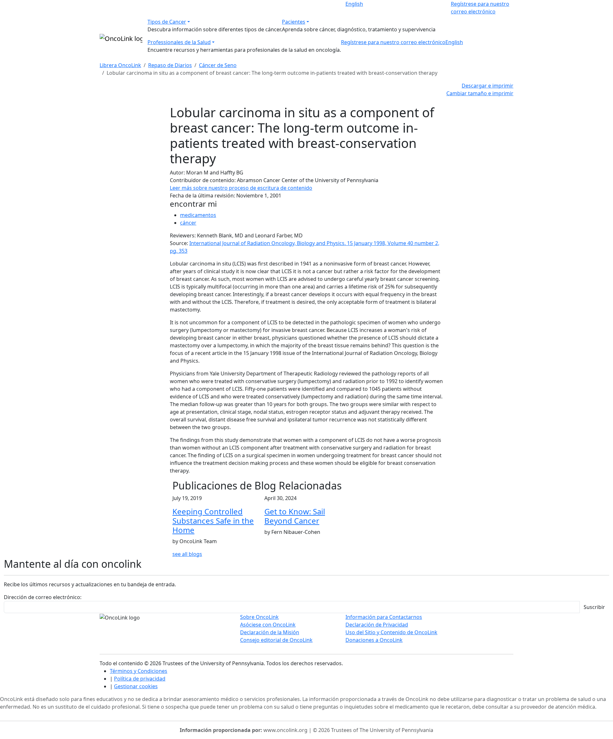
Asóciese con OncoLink (268, 624)
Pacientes (293, 21)
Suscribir (594, 607)
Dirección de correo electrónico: (42, 597)
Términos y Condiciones (138, 670)
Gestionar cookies (136, 686)
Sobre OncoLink (259, 616)
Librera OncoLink (120, 65)
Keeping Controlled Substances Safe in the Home (213, 520)
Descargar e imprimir (487, 85)
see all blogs (187, 554)
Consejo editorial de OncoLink (276, 639)
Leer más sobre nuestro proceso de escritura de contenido (241, 187)
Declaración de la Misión (269, 632)
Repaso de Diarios (170, 65)
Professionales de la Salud (179, 42)
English (354, 3)
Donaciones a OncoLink (374, 639)
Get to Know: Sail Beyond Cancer (294, 516)
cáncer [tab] (188, 222)
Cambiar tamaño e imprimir (479, 93)
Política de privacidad (139, 678)
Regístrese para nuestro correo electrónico (393, 42)
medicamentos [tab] (198, 215)
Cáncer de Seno (218, 65)
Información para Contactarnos (383, 616)
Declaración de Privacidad (376, 624)
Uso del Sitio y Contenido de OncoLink (391, 632)
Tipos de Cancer (167, 21)
